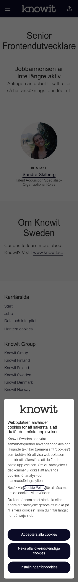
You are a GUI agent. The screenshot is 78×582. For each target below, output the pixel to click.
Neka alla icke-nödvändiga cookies (39, 551)
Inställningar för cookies (39, 567)
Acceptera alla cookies (39, 535)
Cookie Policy (34, 488)
